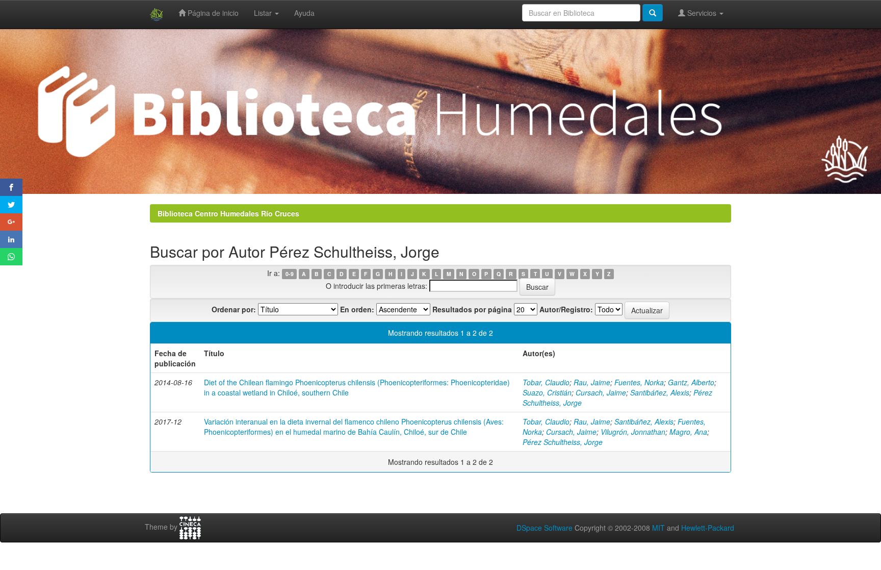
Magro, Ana (688, 432)
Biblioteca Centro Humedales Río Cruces (228, 213)
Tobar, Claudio (546, 382)
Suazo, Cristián (547, 392)
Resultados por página (472, 309)
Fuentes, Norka (639, 382)
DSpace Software (544, 528)
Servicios (701, 13)
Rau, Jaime (592, 382)
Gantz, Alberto (691, 382)
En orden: (357, 309)
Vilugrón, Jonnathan (633, 432)
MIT (658, 528)
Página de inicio (212, 13)
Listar (264, 13)
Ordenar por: (234, 309)
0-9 (290, 274)
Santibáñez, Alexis (659, 392)
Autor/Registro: (566, 309)
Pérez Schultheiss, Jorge (563, 442)
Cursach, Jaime (601, 392)
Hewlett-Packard (707, 528)
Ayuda (304, 13)
